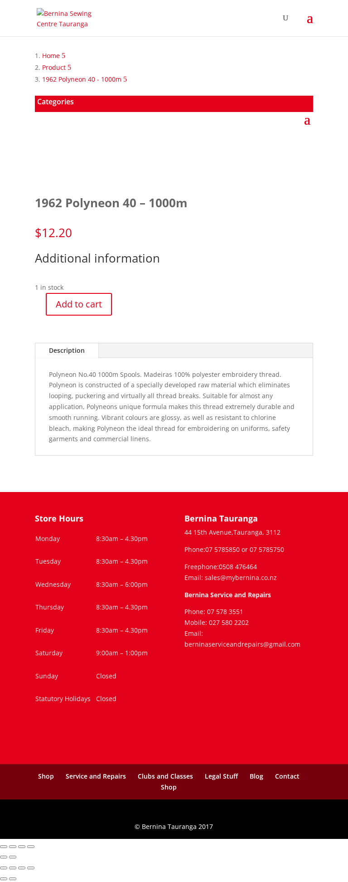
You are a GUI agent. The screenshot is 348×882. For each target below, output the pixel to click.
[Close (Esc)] (30, 846)
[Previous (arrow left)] (3, 857)
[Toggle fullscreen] (12, 846)
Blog (256, 776)
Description (67, 350)
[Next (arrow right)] (12, 857)
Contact (287, 776)
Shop (46, 776)
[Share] (21, 846)
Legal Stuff (221, 776)
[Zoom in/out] (3, 846)
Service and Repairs (96, 776)
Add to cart (79, 304)
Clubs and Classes (165, 776)
